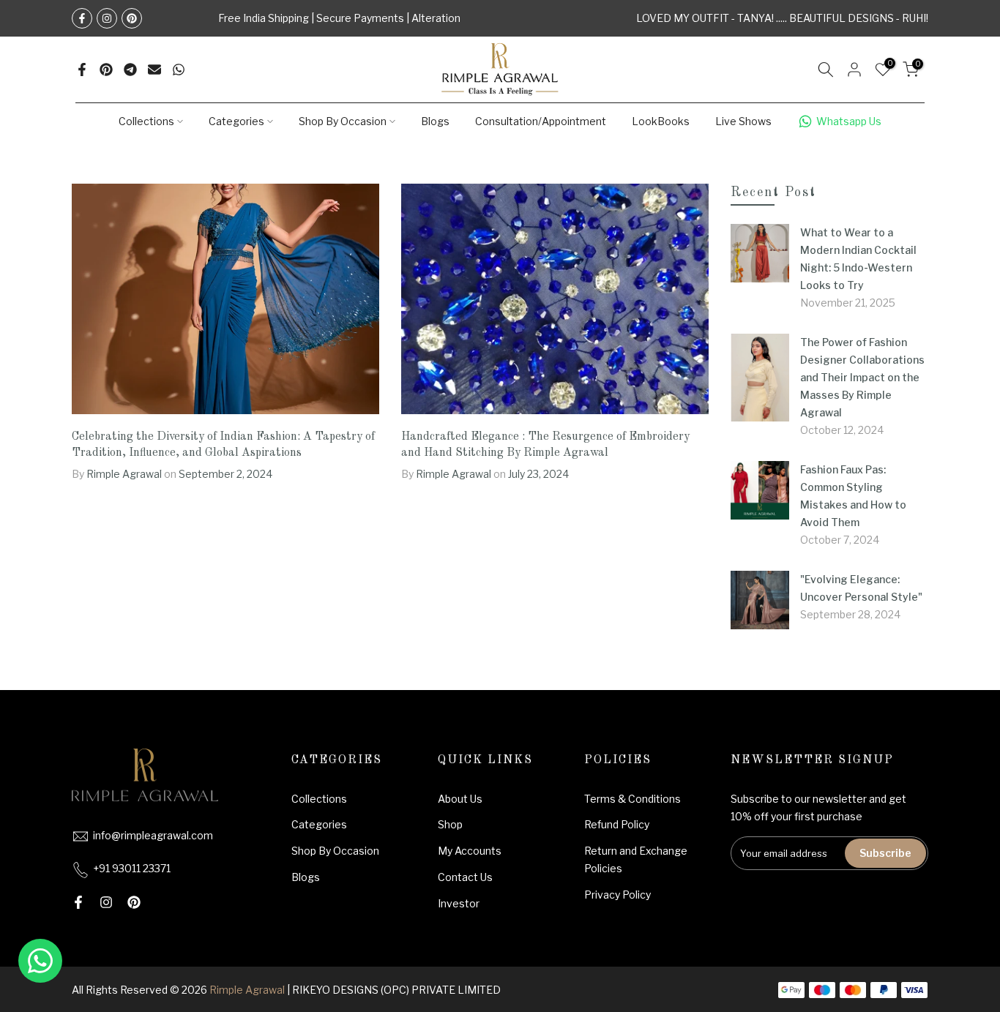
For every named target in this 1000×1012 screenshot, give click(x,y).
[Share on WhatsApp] (178, 69)
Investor (459, 903)
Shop (450, 824)
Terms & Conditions (632, 798)
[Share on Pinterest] (106, 69)
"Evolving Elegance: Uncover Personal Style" (861, 588)
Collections (146, 121)
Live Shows (743, 121)
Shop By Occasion (343, 121)
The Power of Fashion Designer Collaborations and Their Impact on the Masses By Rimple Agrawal (862, 377)
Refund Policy (616, 824)
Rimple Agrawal (247, 989)
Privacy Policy (617, 894)
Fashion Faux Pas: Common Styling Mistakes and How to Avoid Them (853, 495)
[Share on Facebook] (82, 69)
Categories (236, 121)
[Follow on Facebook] (82, 18)
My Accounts (469, 850)
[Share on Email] (154, 69)
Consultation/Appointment (540, 121)
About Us (460, 798)
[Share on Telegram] (130, 69)
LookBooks (661, 121)
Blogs (435, 121)
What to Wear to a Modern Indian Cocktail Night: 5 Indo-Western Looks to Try (858, 258)
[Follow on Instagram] (107, 18)
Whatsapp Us (848, 121)
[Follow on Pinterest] (132, 18)
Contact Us (465, 877)
